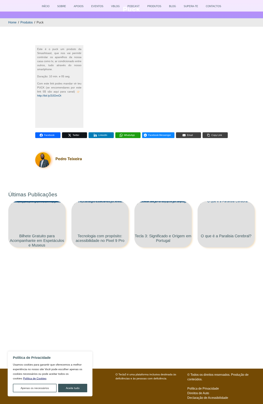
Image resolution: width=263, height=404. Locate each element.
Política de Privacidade (203, 388)
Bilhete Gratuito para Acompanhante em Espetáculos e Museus (37, 240)
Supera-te (191, 6)
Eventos (97, 6)
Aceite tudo (73, 388)
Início (45, 6)
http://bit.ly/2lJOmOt (49, 95)
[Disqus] (131, 305)
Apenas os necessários (35, 388)
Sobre (61, 6)
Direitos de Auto (198, 393)
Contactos (213, 6)
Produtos (154, 6)
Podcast (133, 6)
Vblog (115, 6)
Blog (172, 6)
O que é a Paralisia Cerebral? (226, 236)
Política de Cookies (34, 378)
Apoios (79, 6)
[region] (50, 373)
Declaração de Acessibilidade (207, 397)
